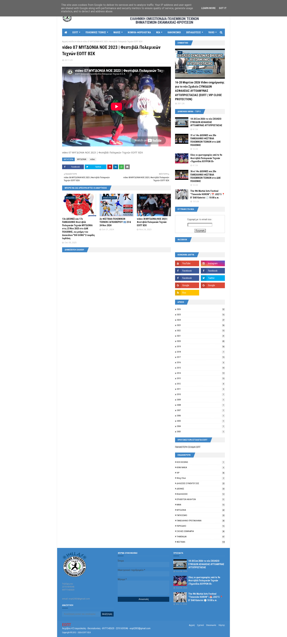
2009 (200, 399)
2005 (200, 421)
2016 (200, 362)
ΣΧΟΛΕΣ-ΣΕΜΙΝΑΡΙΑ (200, 531)
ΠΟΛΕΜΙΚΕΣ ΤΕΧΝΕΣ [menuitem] (96, 32)
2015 (200, 367)
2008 (200, 405)
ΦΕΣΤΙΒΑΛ (201, 542)
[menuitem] (66, 32)
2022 (200, 330)
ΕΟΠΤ (66, 624)
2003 (200, 431)
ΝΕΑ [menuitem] (158, 32)
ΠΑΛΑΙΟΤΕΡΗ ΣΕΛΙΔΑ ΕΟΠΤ (187, 447)
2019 (200, 346)
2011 (200, 389)
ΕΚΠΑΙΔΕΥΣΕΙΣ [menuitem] (193, 32)
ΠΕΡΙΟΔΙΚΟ (200, 526)
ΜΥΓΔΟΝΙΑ (81, 159)
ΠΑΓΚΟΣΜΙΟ (200, 515)
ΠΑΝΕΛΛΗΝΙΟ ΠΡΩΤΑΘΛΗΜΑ (200, 520)
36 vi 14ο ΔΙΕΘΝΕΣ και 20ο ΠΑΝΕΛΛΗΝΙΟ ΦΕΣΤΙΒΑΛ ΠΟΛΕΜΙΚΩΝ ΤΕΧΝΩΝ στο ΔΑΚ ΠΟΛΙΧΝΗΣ (205, 176)
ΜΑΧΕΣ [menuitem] (117, 32)
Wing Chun (200, 478)
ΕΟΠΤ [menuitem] (75, 32)
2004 (200, 426)
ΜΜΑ (200, 504)
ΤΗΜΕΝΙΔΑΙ (200, 536)
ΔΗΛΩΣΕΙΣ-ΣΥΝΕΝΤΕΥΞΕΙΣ (200, 483)
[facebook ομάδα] (213, 271)
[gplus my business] (213, 285)
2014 (200, 373)
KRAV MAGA (200, 467)
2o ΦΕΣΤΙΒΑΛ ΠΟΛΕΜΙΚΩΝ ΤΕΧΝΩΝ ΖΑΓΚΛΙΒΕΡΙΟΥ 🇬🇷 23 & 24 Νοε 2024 (115, 222)
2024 (200, 320)
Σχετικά (200, 625)
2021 (200, 336)
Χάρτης (222, 625)
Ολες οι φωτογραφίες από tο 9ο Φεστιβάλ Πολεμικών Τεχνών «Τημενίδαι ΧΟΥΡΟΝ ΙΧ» (206, 158)
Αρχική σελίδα (68, 41)
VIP (200, 472)
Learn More (208, 8)
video (78, 41)
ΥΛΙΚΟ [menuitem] (211, 32)
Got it (223, 8)
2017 (200, 357)
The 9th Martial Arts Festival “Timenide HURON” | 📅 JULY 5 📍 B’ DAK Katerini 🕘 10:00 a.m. (207, 194)
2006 (200, 415)
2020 (200, 341)
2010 (200, 394)
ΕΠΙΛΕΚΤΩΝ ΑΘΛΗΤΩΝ (200, 499)
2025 (200, 314)
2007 (200, 410)
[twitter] (213, 278)
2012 (200, 383)
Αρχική (192, 625)
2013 (200, 378)
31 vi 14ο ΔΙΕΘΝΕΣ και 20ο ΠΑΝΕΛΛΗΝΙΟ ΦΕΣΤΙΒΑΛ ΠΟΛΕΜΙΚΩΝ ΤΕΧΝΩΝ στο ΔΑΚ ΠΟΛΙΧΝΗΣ (205, 140)
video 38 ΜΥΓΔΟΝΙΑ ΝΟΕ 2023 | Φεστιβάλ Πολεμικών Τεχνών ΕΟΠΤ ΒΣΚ (152, 222)
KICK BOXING (200, 462)
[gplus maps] (187, 285)
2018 (200, 351)
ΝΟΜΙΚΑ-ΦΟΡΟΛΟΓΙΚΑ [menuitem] (139, 32)
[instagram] (213, 263)
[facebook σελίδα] (187, 271)
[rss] (187, 292)
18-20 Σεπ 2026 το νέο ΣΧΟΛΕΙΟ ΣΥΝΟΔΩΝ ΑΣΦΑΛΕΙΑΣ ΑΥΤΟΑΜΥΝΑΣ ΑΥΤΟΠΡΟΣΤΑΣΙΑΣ (206, 122)
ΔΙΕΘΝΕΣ (200, 488)
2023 (200, 325)
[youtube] (187, 263)
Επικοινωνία (211, 625)
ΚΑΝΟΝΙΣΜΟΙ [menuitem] (174, 32)
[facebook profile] (187, 278)
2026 (200, 309)
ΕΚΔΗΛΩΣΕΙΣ (200, 494)
